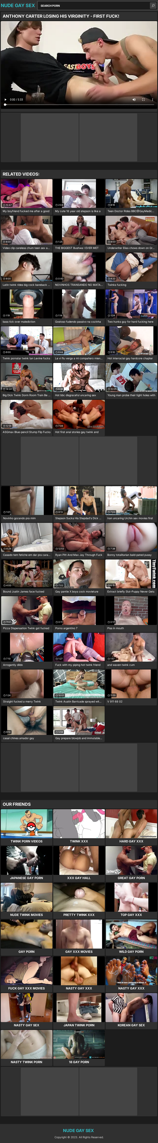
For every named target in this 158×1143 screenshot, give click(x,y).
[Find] (153, 5)
